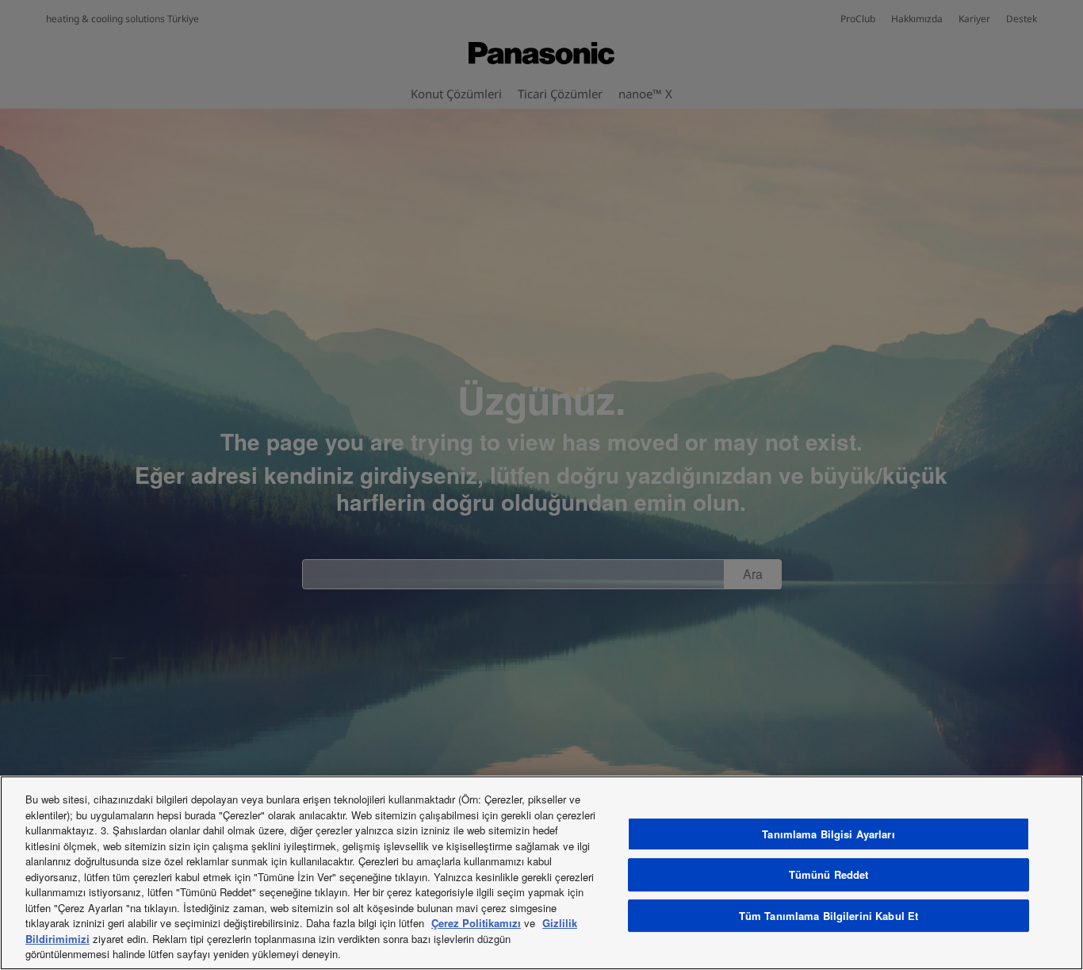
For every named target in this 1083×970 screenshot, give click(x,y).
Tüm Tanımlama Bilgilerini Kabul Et (828, 915)
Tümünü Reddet (829, 874)
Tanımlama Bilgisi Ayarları (828, 834)
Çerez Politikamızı (476, 922)
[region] (541, 873)
